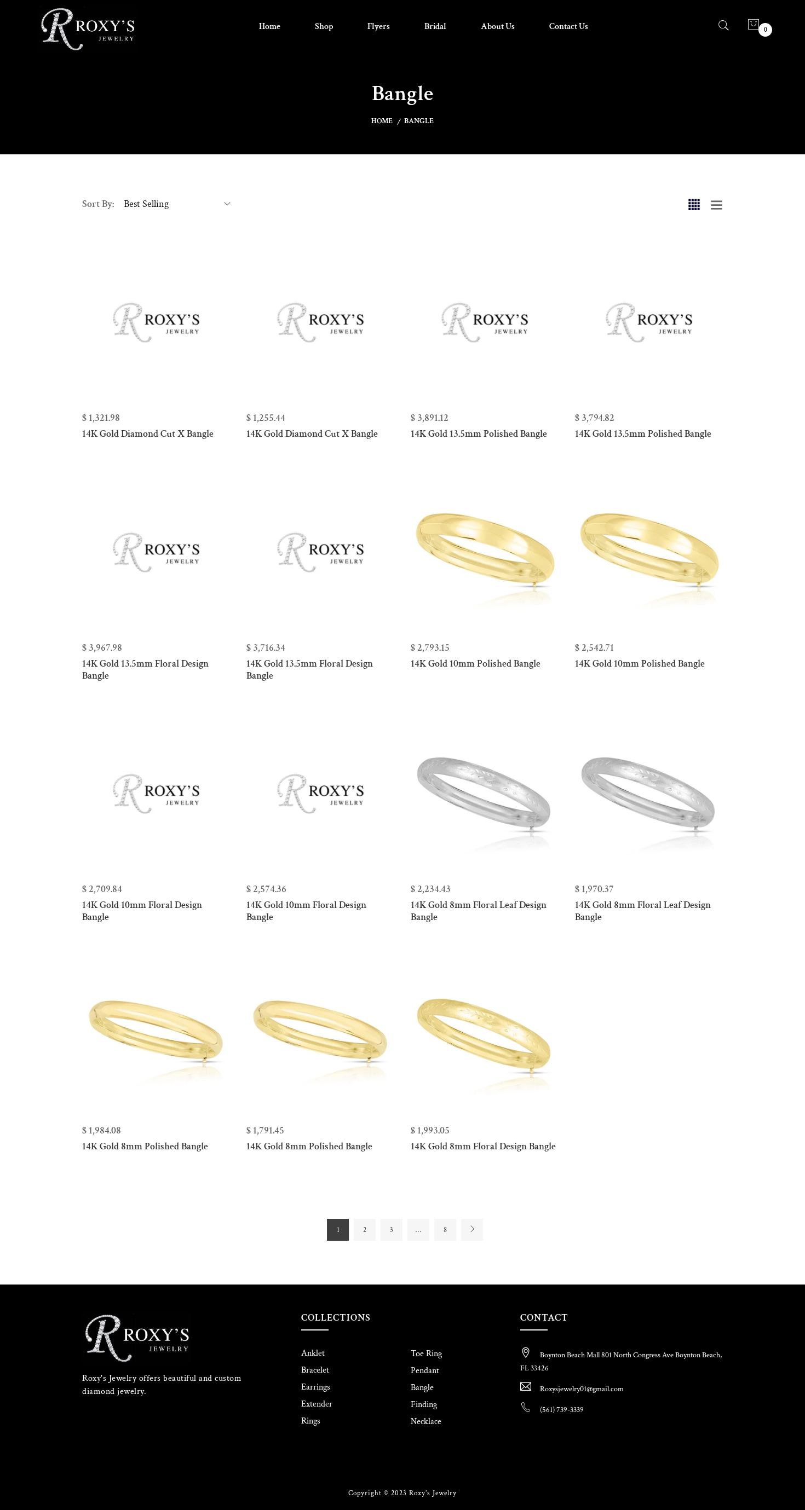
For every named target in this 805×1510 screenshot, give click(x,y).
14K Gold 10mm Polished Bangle (475, 663)
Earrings (315, 1387)
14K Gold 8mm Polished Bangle (145, 1146)
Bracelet (315, 1370)
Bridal (435, 26)
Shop (324, 26)
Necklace (426, 1421)
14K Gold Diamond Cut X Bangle (148, 433)
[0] (753, 26)
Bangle (422, 1387)
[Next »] (472, 1230)
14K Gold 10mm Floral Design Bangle (142, 911)
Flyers (378, 26)
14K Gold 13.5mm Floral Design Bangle (145, 669)
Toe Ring (426, 1353)
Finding (424, 1404)
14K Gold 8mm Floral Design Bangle (483, 1146)
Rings (310, 1421)
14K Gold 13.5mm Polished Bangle (479, 433)
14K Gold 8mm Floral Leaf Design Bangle (479, 911)
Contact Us (568, 26)
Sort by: (98, 204)
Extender (316, 1404)
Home (269, 26)
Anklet (313, 1353)
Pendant (425, 1370)
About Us (498, 26)
